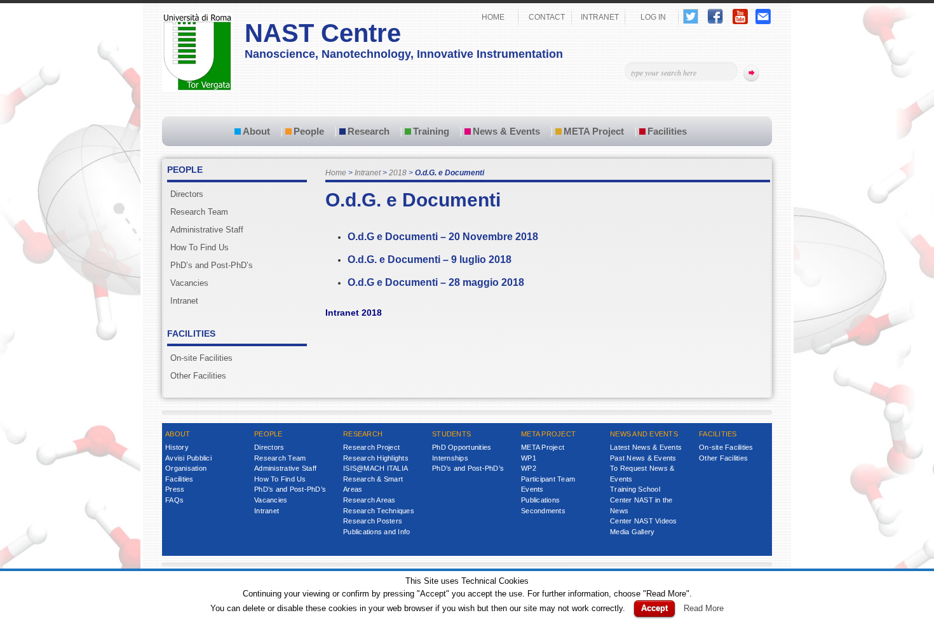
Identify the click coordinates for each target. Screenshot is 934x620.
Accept (654, 608)
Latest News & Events (646, 447)
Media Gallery (632, 532)
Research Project (371, 447)
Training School (635, 489)
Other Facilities (198, 376)
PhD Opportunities (461, 447)
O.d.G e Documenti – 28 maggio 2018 (436, 282)
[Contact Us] (763, 21)
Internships (450, 458)
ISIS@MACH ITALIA (375, 468)
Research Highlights (376, 458)
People (309, 131)
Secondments (543, 511)
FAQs (174, 500)
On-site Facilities (201, 358)
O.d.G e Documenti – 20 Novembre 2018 (443, 236)
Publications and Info (376, 532)
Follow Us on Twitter (690, 16)
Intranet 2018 (353, 312)
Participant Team (548, 479)
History (177, 447)
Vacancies (189, 283)
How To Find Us (199, 247)
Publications (540, 500)
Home (335, 172)
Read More (704, 608)
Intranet (368, 172)
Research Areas (369, 500)
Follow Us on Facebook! (715, 16)
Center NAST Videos (643, 521)
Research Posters (372, 521)
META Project (594, 131)
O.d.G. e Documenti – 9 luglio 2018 (429, 259)
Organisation (185, 468)
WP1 (528, 458)
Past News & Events (643, 458)
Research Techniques (378, 511)
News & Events (506, 131)
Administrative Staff (206, 229)
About (256, 131)
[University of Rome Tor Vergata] (197, 88)
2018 (398, 172)
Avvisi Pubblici (188, 458)
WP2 (528, 468)
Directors (186, 194)
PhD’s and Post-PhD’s (211, 265)
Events (532, 489)
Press (174, 489)
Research (368, 131)
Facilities (667, 131)
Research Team (199, 212)
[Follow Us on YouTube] (740, 21)
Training (431, 131)
